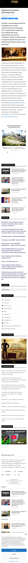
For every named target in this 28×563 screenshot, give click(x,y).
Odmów (14, 554)
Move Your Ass (7, 305)
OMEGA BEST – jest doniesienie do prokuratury (12, 399)
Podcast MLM (7, 317)
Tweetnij (11, 18)
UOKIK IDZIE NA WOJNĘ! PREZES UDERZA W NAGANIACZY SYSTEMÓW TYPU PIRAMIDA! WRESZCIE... (11, 394)
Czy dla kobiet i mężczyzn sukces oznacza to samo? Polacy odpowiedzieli (18, 209)
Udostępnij (5, 18)
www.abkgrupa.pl (6, 114)
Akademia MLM (7, 308)
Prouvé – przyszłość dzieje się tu (9, 261)
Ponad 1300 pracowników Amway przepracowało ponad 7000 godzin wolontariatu (18, 170)
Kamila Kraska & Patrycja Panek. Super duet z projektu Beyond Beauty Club (18, 525)
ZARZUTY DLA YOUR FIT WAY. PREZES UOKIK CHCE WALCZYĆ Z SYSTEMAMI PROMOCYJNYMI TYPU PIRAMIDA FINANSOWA (13, 372)
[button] (26, 534)
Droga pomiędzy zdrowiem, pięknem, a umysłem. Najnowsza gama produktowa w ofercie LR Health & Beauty (12, 266)
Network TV (7, 314)
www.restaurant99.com (11, 117)
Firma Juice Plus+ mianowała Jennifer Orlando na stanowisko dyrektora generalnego (18, 199)
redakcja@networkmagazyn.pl (15, 483)
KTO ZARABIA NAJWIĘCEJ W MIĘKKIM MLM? (18, 189)
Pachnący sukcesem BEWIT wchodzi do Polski (13, 240)
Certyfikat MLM (7, 320)
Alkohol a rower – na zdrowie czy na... (14, 148)
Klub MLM (6, 323)
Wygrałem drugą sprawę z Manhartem (10, 403)
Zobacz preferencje (14, 558)
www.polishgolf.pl (14, 103)
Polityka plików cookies (13, 561)
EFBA (5, 311)
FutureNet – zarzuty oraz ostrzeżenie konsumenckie (13, 406)
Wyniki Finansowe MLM (9, 328)
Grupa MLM (7, 300)
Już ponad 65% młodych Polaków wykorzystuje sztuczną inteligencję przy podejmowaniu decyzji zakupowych (18, 180)
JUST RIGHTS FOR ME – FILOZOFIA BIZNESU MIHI (13, 236)
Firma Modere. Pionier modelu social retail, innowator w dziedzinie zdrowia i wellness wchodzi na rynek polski (12, 223)
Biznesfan (6, 303)
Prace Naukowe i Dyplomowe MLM (12, 326)
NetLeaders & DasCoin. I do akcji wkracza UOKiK (12, 415)
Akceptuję (14, 550)
